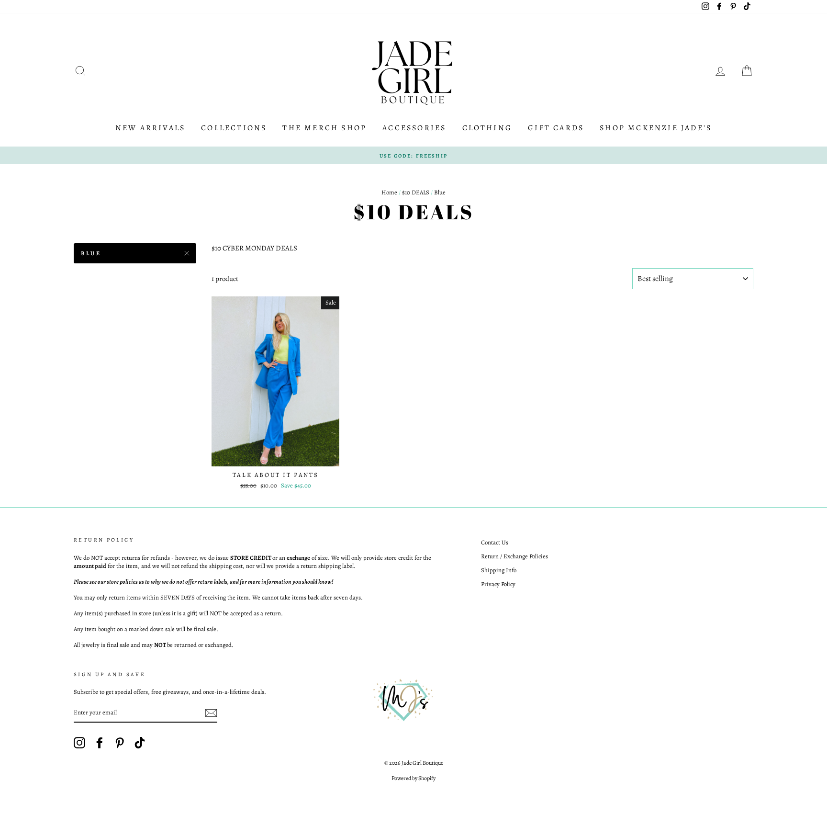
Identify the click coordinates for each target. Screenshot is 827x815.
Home (389, 192)
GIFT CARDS (556, 128)
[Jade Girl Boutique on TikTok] (139, 742)
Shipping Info (498, 570)
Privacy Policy (498, 584)
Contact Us (494, 542)
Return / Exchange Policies (514, 556)
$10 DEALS (415, 192)
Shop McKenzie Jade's (656, 128)
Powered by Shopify (413, 778)
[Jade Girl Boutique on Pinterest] (119, 742)
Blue (91, 253)
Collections (234, 128)
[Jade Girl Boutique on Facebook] (99, 742)
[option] (413, 155)
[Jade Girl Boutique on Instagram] (79, 742)
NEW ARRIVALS (150, 128)
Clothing (487, 128)
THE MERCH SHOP (324, 128)
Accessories (414, 128)
